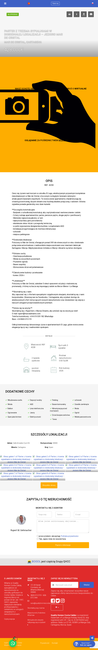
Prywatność (44, 643)
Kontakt (55, 643)
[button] (57, 607)
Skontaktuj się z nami (35, 608)
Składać (87, 585)
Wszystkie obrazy (49, 485)
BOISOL (36, 561)
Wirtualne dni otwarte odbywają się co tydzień (36, 621)
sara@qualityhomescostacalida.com (44, 603)
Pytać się (55, 3)
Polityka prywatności (69, 536)
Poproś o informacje (63, 545)
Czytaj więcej (9, 619)
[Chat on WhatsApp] (13, 643)
